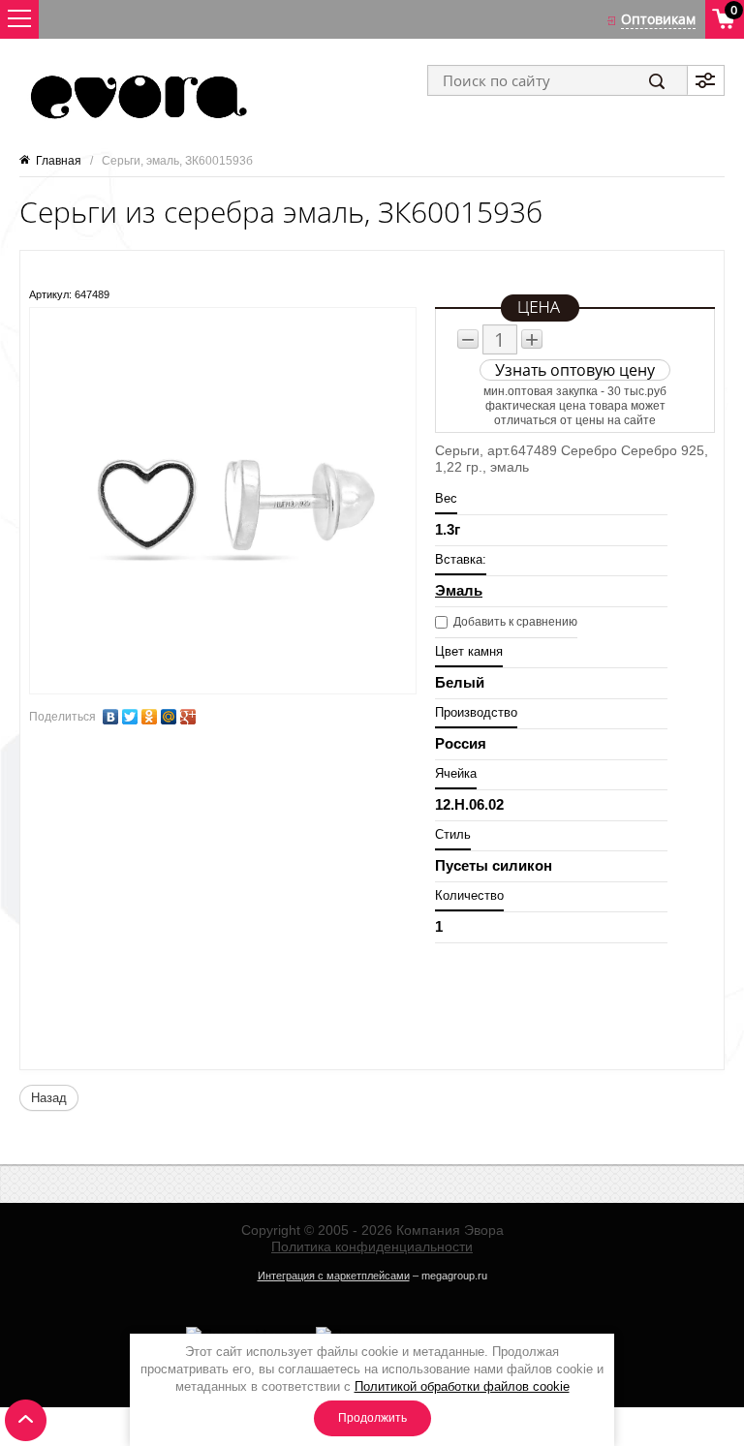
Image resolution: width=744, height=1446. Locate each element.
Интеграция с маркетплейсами (334, 1275)
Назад (49, 1098)
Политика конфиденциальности (372, 1246)
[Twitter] (130, 716)
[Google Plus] (188, 716)
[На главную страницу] (136, 97)
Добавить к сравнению (513, 622)
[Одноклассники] (149, 716)
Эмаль (458, 590)
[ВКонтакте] (110, 716)
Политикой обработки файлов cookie (462, 1386)
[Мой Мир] (168, 716)
